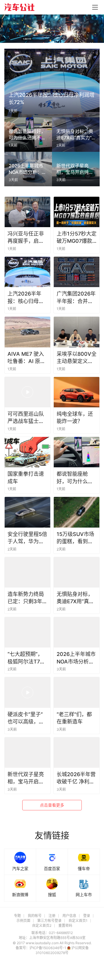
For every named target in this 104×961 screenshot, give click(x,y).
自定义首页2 (41, 925)
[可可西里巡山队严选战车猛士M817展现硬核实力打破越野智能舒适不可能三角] (27, 392)
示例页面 (23, 920)
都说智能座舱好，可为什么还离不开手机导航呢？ (75, 478)
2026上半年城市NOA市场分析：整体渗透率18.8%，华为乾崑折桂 (76, 658)
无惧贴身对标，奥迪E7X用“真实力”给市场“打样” (75, 598)
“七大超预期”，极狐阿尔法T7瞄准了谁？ (26, 658)
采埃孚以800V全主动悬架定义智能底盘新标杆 (76, 358)
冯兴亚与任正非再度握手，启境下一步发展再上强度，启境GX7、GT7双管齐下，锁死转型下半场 (26, 238)
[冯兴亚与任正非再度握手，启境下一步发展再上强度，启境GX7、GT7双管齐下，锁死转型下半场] (27, 212)
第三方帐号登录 (49, 920)
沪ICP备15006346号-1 (48, 948)
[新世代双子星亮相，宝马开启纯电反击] (27, 752)
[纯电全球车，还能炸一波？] (76, 392)
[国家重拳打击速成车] (27, 452)
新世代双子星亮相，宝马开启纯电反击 (26, 778)
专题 (17, 915)
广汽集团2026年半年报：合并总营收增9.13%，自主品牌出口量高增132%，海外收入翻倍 (76, 297)
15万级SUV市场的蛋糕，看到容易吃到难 (75, 538)
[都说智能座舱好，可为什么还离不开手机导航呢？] (76, 452)
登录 (86, 915)
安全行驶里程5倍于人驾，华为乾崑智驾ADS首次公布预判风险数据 (27, 538)
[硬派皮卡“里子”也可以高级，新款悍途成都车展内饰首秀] (27, 692)
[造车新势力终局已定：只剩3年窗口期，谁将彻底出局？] (27, 572)
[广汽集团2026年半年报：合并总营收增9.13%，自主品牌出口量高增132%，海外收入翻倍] (76, 272)
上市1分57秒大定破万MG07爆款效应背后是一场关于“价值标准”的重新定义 (76, 238)
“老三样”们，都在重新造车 (74, 718)
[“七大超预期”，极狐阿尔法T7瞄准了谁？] (27, 632)
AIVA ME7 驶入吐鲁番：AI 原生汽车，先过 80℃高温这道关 (27, 358)
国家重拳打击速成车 (26, 477)
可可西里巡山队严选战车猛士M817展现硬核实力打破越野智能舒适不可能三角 (27, 418)
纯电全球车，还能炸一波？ (75, 417)
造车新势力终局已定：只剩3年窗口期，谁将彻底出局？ (27, 598)
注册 (52, 915)
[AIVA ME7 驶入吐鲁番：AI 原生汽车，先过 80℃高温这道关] (27, 332)
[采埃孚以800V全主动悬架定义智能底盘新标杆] (76, 332)
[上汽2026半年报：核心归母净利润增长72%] (27, 272)
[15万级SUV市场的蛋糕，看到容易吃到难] (76, 512)
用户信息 (69, 915)
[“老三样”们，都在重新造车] (76, 692)
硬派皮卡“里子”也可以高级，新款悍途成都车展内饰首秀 (26, 718)
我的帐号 (35, 915)
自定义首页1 (78, 920)
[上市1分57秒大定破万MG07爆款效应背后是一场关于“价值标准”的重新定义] (76, 212)
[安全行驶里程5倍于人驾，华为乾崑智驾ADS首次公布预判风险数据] (27, 512)
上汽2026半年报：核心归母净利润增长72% (26, 297)
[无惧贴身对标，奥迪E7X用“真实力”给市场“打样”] (76, 572)
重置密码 (65, 925)
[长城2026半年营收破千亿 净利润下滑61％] (76, 752)
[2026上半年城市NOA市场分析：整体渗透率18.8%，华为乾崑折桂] (76, 632)
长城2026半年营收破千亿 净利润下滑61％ (76, 778)
